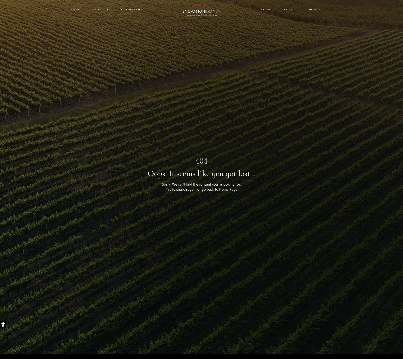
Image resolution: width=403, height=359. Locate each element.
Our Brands (131, 9)
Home (75, 9)
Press (288, 9)
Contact (313, 9)
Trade (266, 9)
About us (101, 9)
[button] (3, 324)
